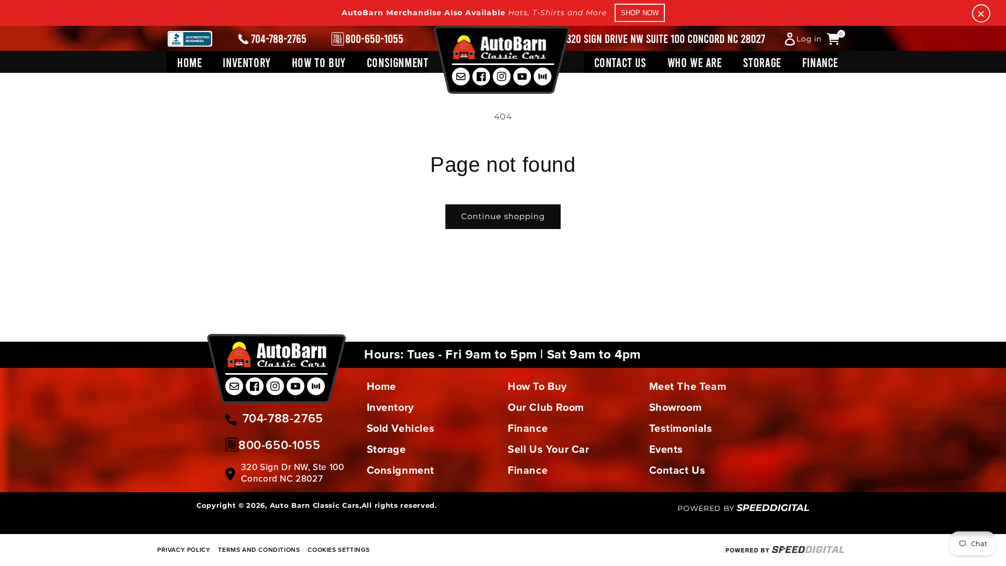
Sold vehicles (401, 428)
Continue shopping (503, 216)
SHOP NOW (640, 13)
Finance (528, 428)
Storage (386, 449)
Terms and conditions (259, 549)
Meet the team (688, 386)
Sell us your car (548, 449)
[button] (246, 62)
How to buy (537, 386)
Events (666, 449)
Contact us (677, 470)
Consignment (401, 470)
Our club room (546, 407)
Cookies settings (339, 549)
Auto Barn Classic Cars (314, 505)
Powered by (743, 508)
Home (381, 386)
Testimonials (681, 428)
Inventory (390, 407)
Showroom (675, 407)
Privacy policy (183, 549)
